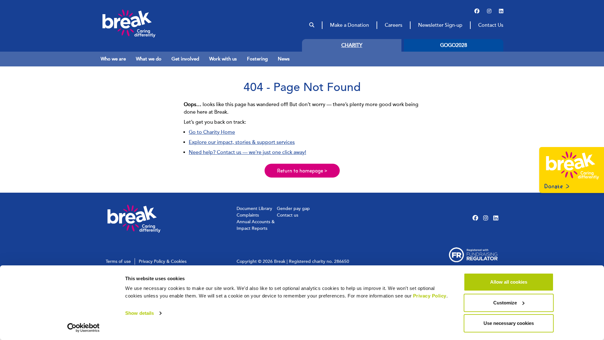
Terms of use (118, 261)
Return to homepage (302, 171)
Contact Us (490, 25)
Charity (351, 45)
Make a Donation (349, 25)
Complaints (248, 215)
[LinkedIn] (501, 11)
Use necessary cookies (509, 323)
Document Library (254, 208)
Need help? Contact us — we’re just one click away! (247, 152)
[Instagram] (489, 11)
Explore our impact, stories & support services (242, 142)
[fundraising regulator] (473, 255)
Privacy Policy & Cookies (163, 261)
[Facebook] (476, 11)
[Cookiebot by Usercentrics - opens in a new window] (83, 327)
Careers (393, 25)
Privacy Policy (429, 295)
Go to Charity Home (212, 132)
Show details (139, 313)
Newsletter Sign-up (440, 25)
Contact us (287, 215)
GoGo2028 (453, 45)
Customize (505, 302)
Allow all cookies (508, 282)
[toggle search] (311, 25)
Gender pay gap (293, 208)
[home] (141, 23)
